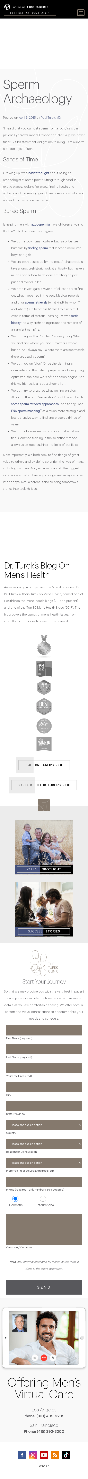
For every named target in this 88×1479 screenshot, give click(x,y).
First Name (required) (19, 1038)
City (8, 1094)
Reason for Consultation (21, 1151)
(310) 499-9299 (50, 1416)
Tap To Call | (30, 7)
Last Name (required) (19, 1057)
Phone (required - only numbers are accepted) (35, 1189)
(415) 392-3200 (50, 1431)
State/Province (15, 1113)
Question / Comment (19, 1247)
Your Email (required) (19, 1076)
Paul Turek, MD (51, 117)
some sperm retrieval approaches (35, 404)
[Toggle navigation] (81, 12)
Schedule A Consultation (30, 13)
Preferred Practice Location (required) (30, 1170)
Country (11, 1132)
